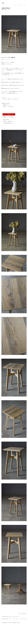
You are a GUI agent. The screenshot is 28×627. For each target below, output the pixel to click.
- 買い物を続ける (6, 119)
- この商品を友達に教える (8, 123)
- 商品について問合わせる (8, 121)
